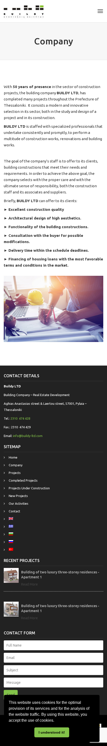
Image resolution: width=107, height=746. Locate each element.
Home (13, 457)
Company (15, 465)
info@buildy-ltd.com (28, 435)
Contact (14, 511)
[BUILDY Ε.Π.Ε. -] (23, 11)
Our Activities (18, 503)
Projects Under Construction (29, 488)
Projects (15, 472)
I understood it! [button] (52, 732)
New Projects (18, 495)
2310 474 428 (20, 418)
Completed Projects (23, 480)
